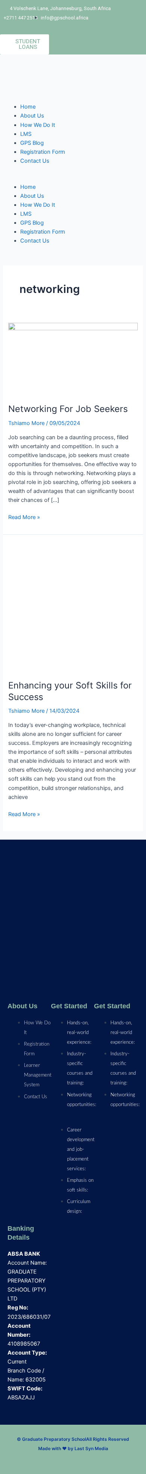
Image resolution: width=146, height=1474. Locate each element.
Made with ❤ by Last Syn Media (73, 1448)
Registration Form (42, 152)
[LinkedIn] (33, 1461)
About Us (32, 115)
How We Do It (37, 125)
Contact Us (34, 160)
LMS (25, 134)
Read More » (24, 517)
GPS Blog (32, 143)
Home (28, 106)
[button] (73, 178)
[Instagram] (46, 1461)
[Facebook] (58, 1461)
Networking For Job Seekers (68, 408)
